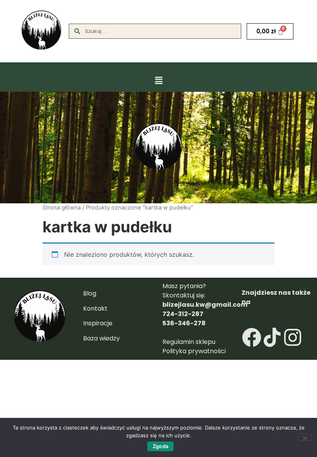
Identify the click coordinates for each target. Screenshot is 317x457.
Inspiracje (97, 323)
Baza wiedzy (101, 338)
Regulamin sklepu (189, 341)
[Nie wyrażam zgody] (304, 437)
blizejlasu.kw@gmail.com (204, 304)
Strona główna (62, 207)
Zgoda (160, 446)
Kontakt (95, 308)
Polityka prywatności (194, 351)
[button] (158, 79)
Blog (89, 293)
